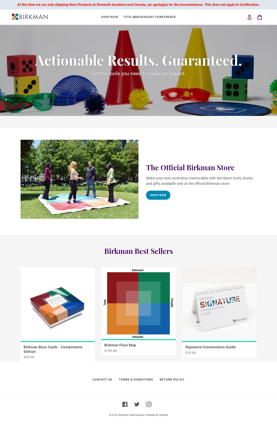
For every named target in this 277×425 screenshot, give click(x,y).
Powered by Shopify (156, 415)
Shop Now (158, 195)
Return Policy (172, 379)
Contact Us (102, 379)
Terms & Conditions (136, 379)
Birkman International (131, 415)
